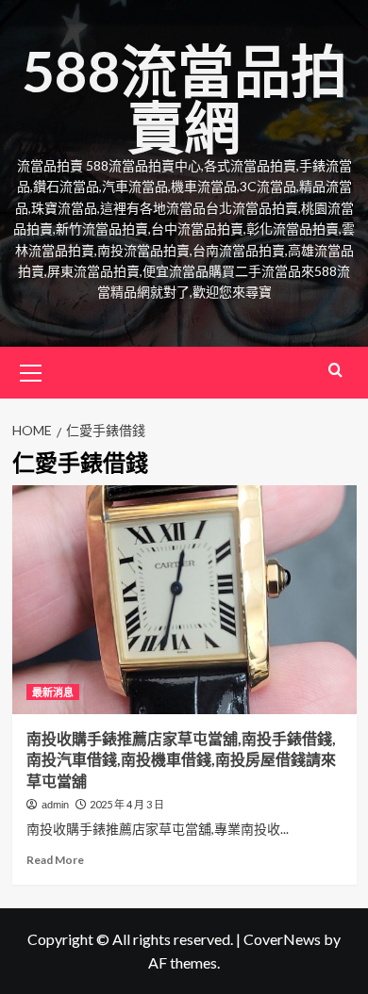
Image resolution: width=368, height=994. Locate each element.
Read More (55, 860)
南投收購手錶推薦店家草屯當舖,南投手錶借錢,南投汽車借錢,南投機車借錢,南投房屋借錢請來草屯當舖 (181, 759)
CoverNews (282, 939)
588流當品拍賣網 (184, 99)
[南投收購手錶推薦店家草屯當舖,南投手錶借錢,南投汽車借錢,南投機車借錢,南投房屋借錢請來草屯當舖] (184, 599)
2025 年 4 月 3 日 (127, 804)
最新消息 (53, 692)
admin (55, 804)
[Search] (335, 369)
